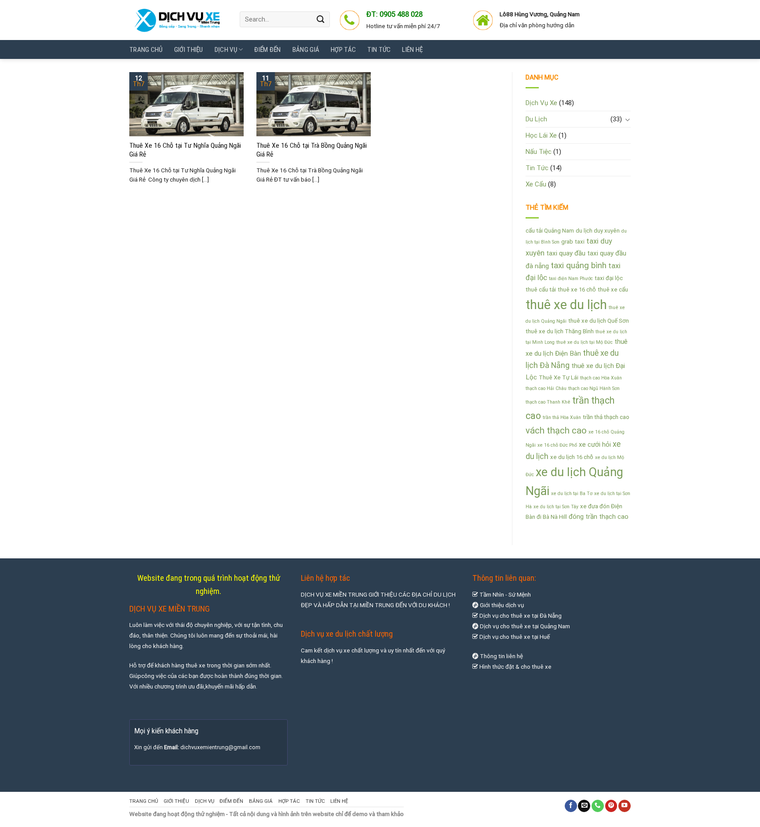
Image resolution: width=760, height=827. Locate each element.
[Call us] (598, 806)
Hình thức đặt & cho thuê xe (515, 666)
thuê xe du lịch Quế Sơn (598, 320)
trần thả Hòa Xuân (562, 417)
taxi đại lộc (609, 278)
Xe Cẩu (536, 184)
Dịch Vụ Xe (541, 103)
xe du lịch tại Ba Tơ (571, 493)
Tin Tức (537, 168)
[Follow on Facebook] (571, 806)
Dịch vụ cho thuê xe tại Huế (514, 636)
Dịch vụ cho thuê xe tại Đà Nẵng (520, 615)
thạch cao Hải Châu (546, 388)
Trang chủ (146, 50)
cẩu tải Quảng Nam (550, 230)
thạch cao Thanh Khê (548, 402)
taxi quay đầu (565, 253)
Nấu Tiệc (539, 152)
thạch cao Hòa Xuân (601, 378)
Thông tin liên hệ (501, 655)
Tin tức (379, 50)
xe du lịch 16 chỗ (571, 457)
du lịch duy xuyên (598, 230)
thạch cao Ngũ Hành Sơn (594, 388)
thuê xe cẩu (613, 289)
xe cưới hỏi (595, 444)
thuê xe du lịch (566, 304)
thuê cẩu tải (541, 289)
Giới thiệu (188, 50)
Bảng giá (305, 50)
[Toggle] (627, 119)
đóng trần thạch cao (598, 517)
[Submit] (321, 19)
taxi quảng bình (579, 265)
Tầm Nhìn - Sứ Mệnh (504, 594)
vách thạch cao (556, 430)
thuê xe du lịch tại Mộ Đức (584, 342)
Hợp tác (343, 50)
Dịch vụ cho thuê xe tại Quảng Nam (525, 626)
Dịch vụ (226, 50)
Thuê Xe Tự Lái (558, 377)
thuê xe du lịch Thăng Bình (560, 331)
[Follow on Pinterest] (611, 806)
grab (567, 241)
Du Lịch (536, 119)
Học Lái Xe (541, 135)
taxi (580, 241)
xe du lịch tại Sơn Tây (555, 507)
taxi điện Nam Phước (571, 278)
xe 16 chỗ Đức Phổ (557, 445)
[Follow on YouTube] (624, 806)
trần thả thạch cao (606, 417)
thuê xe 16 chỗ (577, 289)
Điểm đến (267, 50)
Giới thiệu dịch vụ (502, 604)
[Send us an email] (584, 806)
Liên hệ (412, 50)
